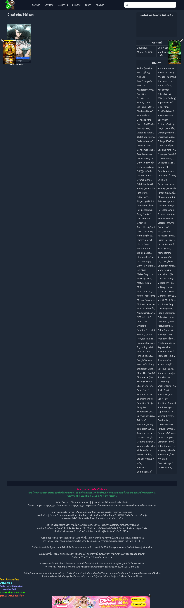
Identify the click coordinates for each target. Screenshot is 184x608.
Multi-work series (146, 304)
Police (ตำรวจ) (165, 334)
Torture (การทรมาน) (168, 428)
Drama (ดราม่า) (144, 179)
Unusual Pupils (165, 437)
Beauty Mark (143, 102)
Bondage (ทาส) (144, 119)
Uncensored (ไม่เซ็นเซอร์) (149, 437)
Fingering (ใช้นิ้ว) (145, 201)
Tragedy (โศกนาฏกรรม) (148, 433)
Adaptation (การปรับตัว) (169, 68)
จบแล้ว (88, 4)
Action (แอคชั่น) (144, 68)
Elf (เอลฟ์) (162, 179)
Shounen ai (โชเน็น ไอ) (148, 377)
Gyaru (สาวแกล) (145, 231)
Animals (141, 85)
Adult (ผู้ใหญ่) (143, 72)
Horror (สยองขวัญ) (167, 244)
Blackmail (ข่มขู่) (145, 111)
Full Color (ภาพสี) (166, 209)
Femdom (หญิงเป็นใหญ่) (169, 192)
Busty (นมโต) (143, 128)
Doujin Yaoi (163, 47)
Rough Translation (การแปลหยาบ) (154, 360)
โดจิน (2, 579)
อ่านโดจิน (33, 492)
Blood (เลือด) (143, 115)
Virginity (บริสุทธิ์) (166, 450)
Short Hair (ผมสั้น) (146, 373)
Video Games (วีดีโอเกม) (170, 445)
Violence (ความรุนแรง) (148, 450)
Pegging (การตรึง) (146, 330)
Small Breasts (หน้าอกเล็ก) (170, 385)
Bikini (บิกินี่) (163, 106)
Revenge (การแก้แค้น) (168, 351)
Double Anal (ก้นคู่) (167, 171)
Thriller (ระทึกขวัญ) (167, 424)
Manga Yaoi (143, 52)
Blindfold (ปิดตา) (166, 111)
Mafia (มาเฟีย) (164, 270)
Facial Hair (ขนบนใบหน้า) (170, 184)
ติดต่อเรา (100, 4)
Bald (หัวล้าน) (164, 94)
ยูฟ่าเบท (3, 595)
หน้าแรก (36, 4)
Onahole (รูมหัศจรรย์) (168, 321)
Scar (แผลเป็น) (164, 360)
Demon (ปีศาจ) (165, 167)
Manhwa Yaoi (164, 52)
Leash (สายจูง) (144, 261)
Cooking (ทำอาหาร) (167, 149)
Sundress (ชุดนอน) (167, 407)
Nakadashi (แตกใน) (146, 312)
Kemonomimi (164, 252)
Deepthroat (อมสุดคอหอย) (171, 162)
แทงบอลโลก (6, 582)
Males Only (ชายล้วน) (147, 274)
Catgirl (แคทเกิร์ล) (166, 128)
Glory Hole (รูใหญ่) (146, 227)
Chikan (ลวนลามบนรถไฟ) (170, 132)
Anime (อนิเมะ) (165, 85)
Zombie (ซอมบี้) (144, 471)
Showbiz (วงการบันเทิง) (169, 377)
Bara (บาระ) (143, 98)
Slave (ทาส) (163, 381)
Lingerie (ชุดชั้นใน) (167, 265)
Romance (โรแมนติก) (168, 355)
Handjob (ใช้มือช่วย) (147, 235)
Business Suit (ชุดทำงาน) (170, 124)
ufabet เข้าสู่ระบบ (9, 592)
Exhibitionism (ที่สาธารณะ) (150, 184)
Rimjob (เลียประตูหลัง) (147, 355)
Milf (139, 287)
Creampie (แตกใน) (167, 154)
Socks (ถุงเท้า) (164, 390)
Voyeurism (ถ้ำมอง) (167, 454)
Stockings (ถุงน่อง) (167, 403)
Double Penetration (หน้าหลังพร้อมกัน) (156, 175)
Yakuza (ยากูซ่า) (165, 463)
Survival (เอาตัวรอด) (147, 415)
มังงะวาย (76, 4)
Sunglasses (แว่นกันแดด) (149, 411)
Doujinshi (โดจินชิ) (167, 175)
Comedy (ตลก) (144, 145)
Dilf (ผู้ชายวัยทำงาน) (146, 171)
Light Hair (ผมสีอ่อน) (147, 265)
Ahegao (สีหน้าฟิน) (167, 76)
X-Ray (140, 463)
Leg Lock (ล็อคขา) (166, 261)
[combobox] (150, 5)
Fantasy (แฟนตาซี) (167, 188)
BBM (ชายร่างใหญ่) (167, 98)
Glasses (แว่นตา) (166, 222)
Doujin (140, 47)
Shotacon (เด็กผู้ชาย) (168, 373)
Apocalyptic (163, 89)
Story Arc (141, 407)
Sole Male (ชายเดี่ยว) (168, 394)
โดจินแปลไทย (12, 579)
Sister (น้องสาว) (144, 381)
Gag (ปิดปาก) (143, 218)
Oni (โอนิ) (142, 325)
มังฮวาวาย (63, 4)
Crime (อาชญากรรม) (147, 158)
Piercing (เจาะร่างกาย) (148, 334)
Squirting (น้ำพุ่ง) (145, 403)
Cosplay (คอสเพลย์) (146, 154)
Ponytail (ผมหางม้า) (146, 338)
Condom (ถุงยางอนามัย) (148, 149)
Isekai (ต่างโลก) (144, 252)
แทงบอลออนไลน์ (16, 595)
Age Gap (141, 76)
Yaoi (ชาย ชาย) (165, 467)
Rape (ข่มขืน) (164, 347)
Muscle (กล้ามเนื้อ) (146, 308)
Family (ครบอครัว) (146, 188)
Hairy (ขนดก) (164, 231)
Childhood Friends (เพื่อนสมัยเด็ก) (153, 136)
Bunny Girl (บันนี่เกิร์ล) (147, 124)
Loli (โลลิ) (141, 270)
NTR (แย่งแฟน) (144, 317)
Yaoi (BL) (141, 467)
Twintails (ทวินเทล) (167, 433)
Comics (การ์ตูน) (165, 145)
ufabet (21, 592)
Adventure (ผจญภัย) (167, 72)
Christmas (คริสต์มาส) (168, 136)
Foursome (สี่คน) (145, 205)
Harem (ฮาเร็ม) (144, 239)
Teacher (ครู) (164, 420)
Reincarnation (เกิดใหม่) (149, 351)
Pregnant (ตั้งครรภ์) (167, 338)
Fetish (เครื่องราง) (145, 197)
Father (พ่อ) (142, 192)
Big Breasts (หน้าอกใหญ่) (170, 102)
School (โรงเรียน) (145, 364)
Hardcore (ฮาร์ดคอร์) (168, 235)
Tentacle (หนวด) (145, 424)
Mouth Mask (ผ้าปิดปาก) (169, 300)
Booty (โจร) (163, 119)
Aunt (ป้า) (141, 94)
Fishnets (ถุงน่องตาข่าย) (169, 201)
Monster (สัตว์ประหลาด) (169, 295)
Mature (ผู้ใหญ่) (144, 282)
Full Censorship (145, 209)
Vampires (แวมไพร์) (146, 445)
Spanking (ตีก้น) (145, 398)
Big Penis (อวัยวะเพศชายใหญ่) (151, 106)
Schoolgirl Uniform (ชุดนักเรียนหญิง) (155, 368)
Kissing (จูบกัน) (165, 257)
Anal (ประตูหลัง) (144, 81)
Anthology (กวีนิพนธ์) (147, 89)
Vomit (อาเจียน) (144, 454)
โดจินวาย (49, 4)
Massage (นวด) (144, 278)
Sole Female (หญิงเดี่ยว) (148, 394)
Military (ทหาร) (165, 287)
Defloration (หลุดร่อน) (148, 167)
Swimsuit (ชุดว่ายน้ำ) (168, 415)
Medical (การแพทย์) (167, 282)
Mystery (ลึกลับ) (165, 308)
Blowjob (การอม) (166, 115)
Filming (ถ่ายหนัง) (166, 197)
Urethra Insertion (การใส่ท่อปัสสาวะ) (155, 441)
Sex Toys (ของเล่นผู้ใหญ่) (169, 368)
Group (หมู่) (163, 227)
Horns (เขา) (143, 244)
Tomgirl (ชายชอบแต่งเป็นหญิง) (151, 428)
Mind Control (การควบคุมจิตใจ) (152, 291)
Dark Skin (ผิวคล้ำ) (146, 162)
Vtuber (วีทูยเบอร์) (145, 458)
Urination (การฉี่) (166, 441)
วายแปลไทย (92, 489)
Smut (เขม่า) (143, 390)
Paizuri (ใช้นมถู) (165, 325)
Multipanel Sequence (168, 304)
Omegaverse (143, 321)
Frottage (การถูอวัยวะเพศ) (170, 205)
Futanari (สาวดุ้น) (166, 214)
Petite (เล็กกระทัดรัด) (168, 330)
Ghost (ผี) (141, 222)
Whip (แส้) (162, 458)
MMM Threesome (146, 295)
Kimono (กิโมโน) (145, 257)
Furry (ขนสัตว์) (144, 214)
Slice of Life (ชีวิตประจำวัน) (150, 385)
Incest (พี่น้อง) (164, 248)
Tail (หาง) (141, 420)
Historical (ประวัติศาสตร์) (170, 239)
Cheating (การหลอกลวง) (149, 132)
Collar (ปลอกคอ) (145, 141)
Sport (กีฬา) (163, 398)
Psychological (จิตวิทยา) (148, 347)
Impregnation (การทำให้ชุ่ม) (151, 248)
